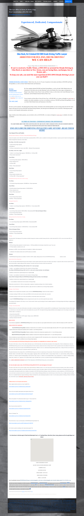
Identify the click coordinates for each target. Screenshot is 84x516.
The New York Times (49, 484)
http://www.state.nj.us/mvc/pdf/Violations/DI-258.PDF (21, 423)
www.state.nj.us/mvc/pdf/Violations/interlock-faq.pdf (21, 393)
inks (31, 491)
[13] (69, 482)
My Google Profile (67, 510)
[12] (67, 482)
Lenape (64, 486)
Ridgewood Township (34, 483)
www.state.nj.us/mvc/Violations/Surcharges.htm (20, 415)
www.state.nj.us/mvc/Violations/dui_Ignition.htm (19, 386)
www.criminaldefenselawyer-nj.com (69, 500)
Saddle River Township (43, 483)
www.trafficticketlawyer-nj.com (14, 502)
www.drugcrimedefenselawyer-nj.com (56, 500)
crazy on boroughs (63, 483)
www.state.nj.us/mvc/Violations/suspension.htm (19, 408)
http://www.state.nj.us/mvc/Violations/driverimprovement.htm (23, 430)
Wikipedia (23, 491)
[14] (30, 488)
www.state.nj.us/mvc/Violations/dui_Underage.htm (20, 401)
